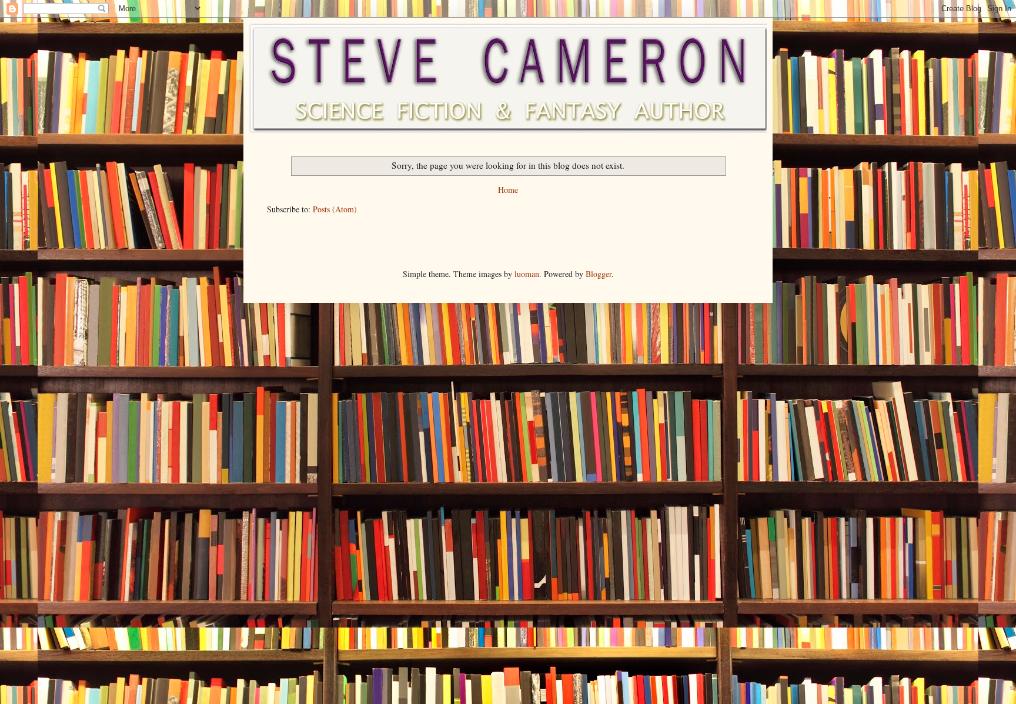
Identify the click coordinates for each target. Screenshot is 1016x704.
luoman (526, 273)
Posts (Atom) (335, 209)
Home (508, 189)
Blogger (598, 273)
